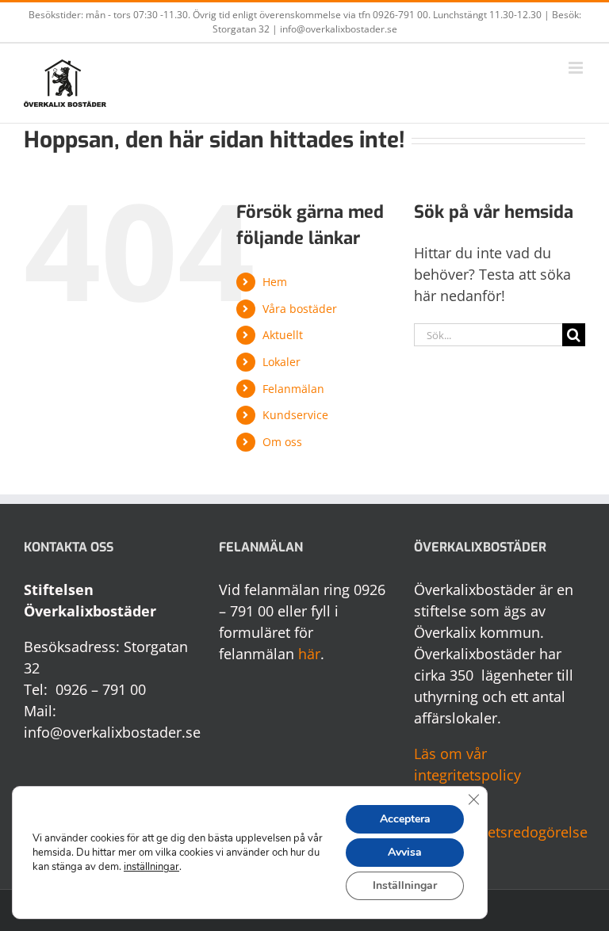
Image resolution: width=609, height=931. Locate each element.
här (309, 653)
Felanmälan (293, 388)
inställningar (151, 867)
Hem (274, 281)
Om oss (282, 441)
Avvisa (405, 852)
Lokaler (281, 361)
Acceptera (405, 818)
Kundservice (295, 414)
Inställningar (405, 885)
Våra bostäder (299, 308)
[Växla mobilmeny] (577, 67)
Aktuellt (282, 334)
